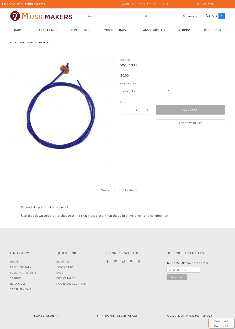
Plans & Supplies (152, 30)
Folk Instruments (23, 272)
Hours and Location (71, 283)
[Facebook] (109, 262)
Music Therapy (115, 30)
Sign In (192, 16)
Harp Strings (47, 30)
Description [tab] (110, 190)
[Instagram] (125, 262)
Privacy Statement (45, 315)
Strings (184, 30)
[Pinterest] (140, 262)
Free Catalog (66, 278)
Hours (165, 4)
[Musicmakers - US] (41, 15)
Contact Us (148, 4)
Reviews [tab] (131, 190)
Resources (212, 30)
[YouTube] (133, 262)
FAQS (59, 272)
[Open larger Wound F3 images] (62, 111)
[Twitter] (117, 262)
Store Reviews (20, 289)
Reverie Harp (80, 30)
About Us (128, 4)
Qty (122, 102)
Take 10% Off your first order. (188, 262)
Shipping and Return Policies (117, 315)
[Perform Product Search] (146, 16)
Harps (18, 30)
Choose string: (128, 83)
